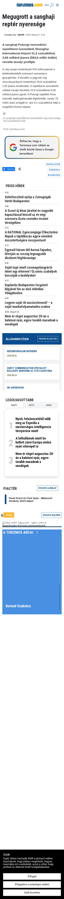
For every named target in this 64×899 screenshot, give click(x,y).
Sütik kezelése (32, 892)
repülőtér (53, 164)
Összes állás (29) (48, 339)
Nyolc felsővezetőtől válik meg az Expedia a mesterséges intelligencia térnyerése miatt (33, 425)
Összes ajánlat (48, 488)
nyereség (54, 175)
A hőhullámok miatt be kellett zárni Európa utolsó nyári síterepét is (33, 442)
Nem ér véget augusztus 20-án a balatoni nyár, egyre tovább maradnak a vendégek (35, 460)
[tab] (14, 405)
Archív (21, 35)
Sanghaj (54, 170)
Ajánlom (10, 169)
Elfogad (32, 876)
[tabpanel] (31, 443)
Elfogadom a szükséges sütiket (32, 884)
